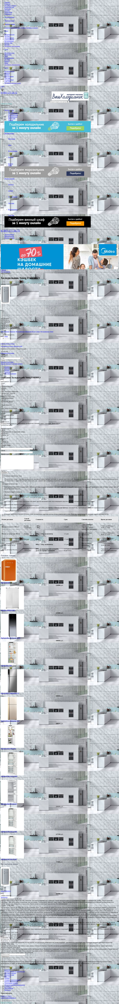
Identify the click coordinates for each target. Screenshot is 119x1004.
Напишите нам (9, 7)
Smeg (6, 336)
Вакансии (7, 990)
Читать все (4, 897)
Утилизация (8, 12)
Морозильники (9, 21)
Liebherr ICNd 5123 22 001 (9, 776)
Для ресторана (9, 76)
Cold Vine (7, 81)
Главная (6, 2)
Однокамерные (9, 39)
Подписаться (5, 956)
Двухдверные (5, 331)
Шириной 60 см (30, 331)
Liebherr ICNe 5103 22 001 (9, 831)
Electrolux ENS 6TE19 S (8, 748)
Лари (6, 56)
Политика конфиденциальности (14, 985)
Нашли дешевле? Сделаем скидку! (12, 364)
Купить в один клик (7, 362)
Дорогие (12, 331)
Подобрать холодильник (12, 46)
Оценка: (4, 471)
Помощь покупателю (11, 981)
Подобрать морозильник (12, 64)
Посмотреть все (9, 34)
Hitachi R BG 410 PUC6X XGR (10, 638)
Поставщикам (8, 988)
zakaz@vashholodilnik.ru (8, 998)
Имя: (3, 447)
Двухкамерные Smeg (46, 331)
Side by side (11, 118)
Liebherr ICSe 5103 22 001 (9, 859)
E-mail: (3, 450)
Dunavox (7, 73)
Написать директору (6, 1002)
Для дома (7, 78)
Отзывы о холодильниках (12, 980)
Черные (6, 44)
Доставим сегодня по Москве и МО (11, 346)
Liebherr (6, 75)
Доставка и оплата (10, 5)
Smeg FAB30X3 (6, 891)
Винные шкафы (10, 24)
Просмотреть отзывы (7, 353)
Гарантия (7, 4)
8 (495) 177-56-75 (9, 92)
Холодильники (9, 17)
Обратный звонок (6, 103)
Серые (38, 331)
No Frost (7, 36)
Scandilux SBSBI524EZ (8, 610)
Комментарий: (6, 454)
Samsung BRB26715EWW (9, 804)
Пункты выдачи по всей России (14, 971)
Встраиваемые (9, 41)
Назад (6, 31)
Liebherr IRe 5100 (6, 665)
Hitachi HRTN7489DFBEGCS (10, 721)
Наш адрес (7, 9)
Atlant (6, 63)
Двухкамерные (9, 38)
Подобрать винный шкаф (12, 83)
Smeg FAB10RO (6, 582)
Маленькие (8, 54)
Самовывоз (8, 14)
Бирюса (6, 61)
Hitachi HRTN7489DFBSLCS (10, 693)
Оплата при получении (8, 343)
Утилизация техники (11, 983)
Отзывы (7, 10)
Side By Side (8, 43)
